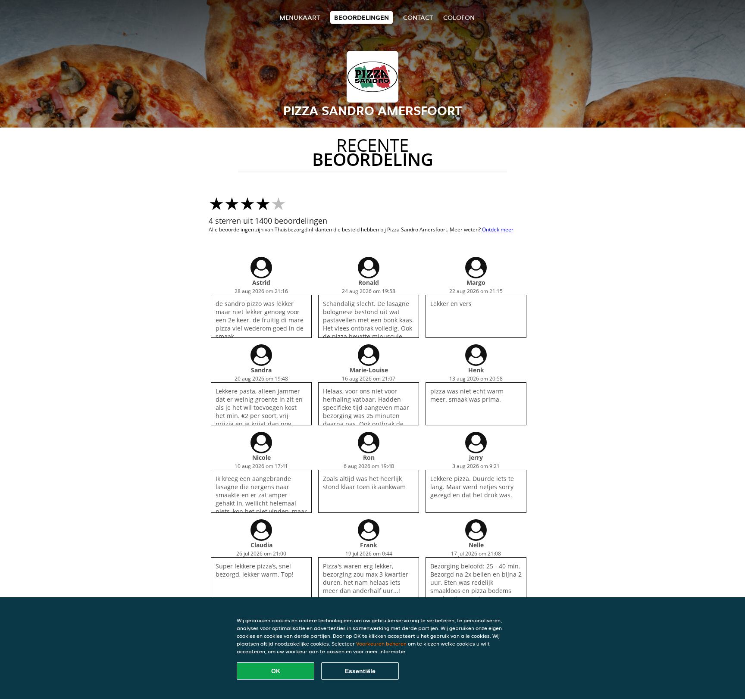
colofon (459, 17)
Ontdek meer (497, 229)
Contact (418, 17)
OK (275, 671)
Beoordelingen (361, 17)
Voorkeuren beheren (381, 643)
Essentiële (360, 671)
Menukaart (299, 17)
